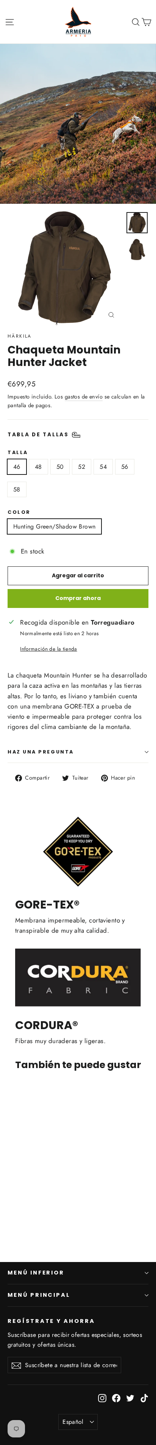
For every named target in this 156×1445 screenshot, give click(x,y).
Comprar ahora (78, 598)
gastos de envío (84, 396)
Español (73, 1421)
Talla (18, 452)
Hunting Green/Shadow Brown (54, 526)
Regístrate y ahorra (51, 1321)
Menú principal (39, 1295)
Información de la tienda (48, 649)
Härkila (20, 336)
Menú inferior (36, 1272)
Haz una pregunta (41, 752)
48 (38, 466)
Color (19, 512)
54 (103, 466)
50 (60, 466)
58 (16, 489)
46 (16, 466)
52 (81, 466)
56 (124, 466)
